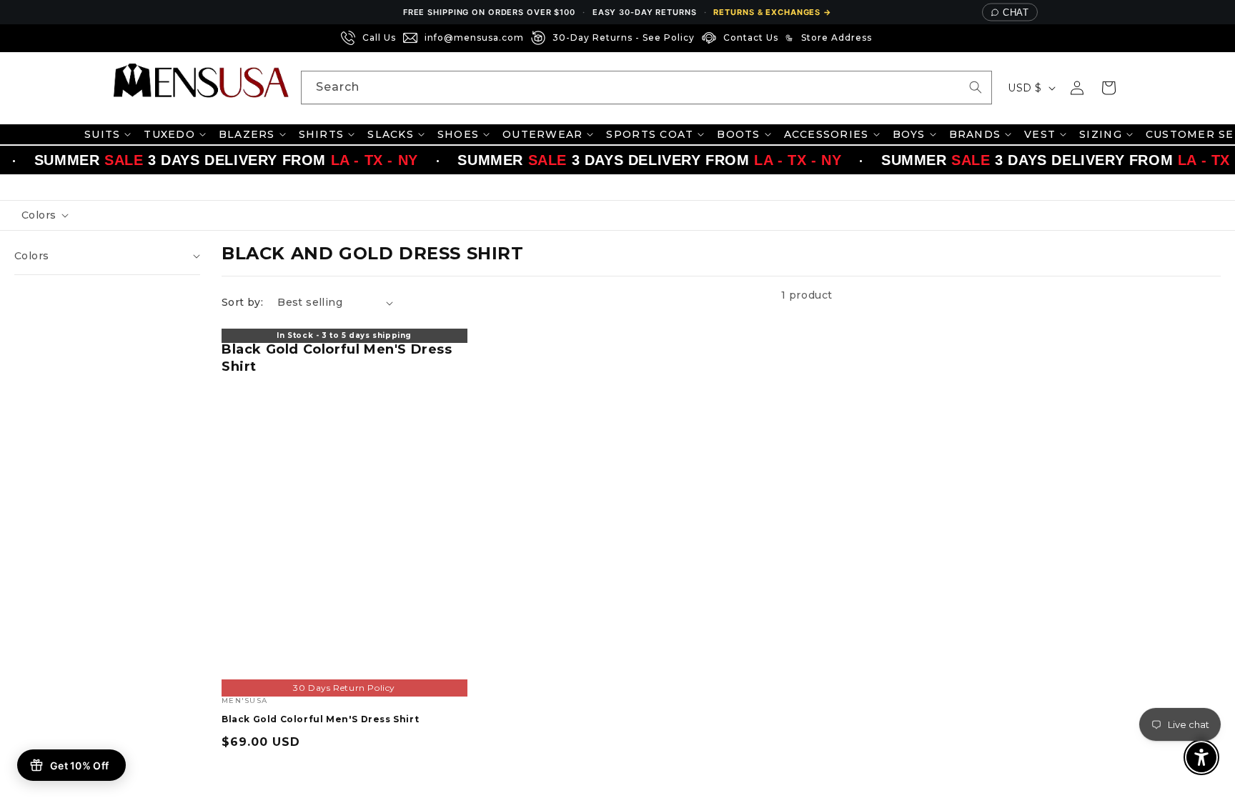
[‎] (883, 37)
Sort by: (242, 302)
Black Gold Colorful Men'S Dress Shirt (337, 357)
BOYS (909, 134)
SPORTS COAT (649, 134)
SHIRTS (321, 134)
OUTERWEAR (542, 134)
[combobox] (646, 87)
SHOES (458, 134)
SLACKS (390, 134)
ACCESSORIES (826, 134)
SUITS (102, 134)
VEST (1040, 134)
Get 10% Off (79, 765)
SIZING (1100, 134)
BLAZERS (247, 134)
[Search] (975, 87)
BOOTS (738, 134)
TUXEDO (169, 134)
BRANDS (975, 134)
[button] (1108, 88)
